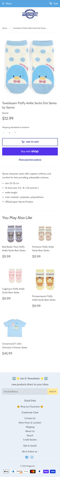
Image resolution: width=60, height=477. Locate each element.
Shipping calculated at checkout (15, 127)
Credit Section (30, 439)
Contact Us (30, 418)
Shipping (30, 427)
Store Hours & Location (30, 422)
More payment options (30, 159)
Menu (8, 3)
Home (4, 28)
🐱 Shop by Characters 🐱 (30, 406)
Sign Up (52, 391)
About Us (30, 431)
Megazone (31, 466)
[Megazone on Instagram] (31, 457)
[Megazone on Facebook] (26, 457)
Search (30, 435)
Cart (55, 3)
